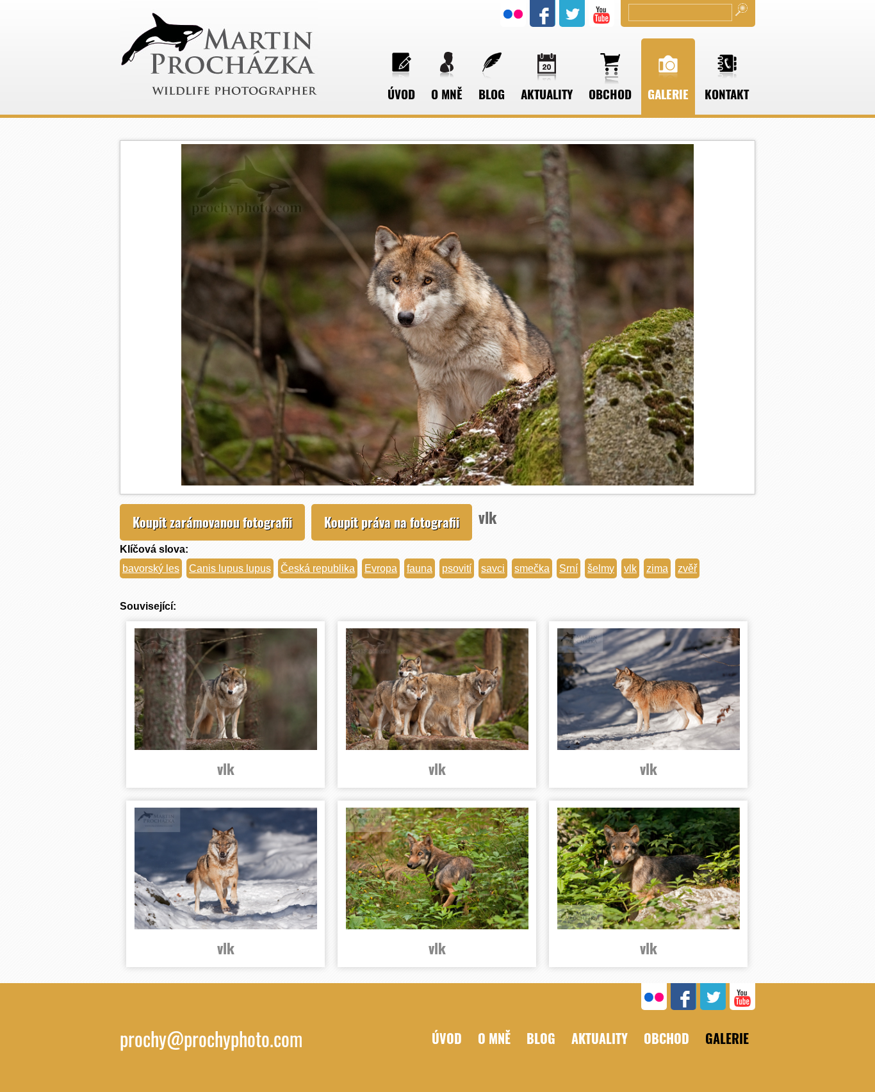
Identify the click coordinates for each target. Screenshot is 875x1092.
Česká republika (318, 568)
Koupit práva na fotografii (391, 522)
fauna (419, 568)
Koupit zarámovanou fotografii (212, 522)
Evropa (380, 568)
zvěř (687, 568)
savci (493, 568)
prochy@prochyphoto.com (211, 1038)
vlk (630, 568)
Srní (568, 568)
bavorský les (150, 568)
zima (657, 568)
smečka (532, 568)
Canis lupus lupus (230, 568)
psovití (456, 568)
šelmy (600, 568)
